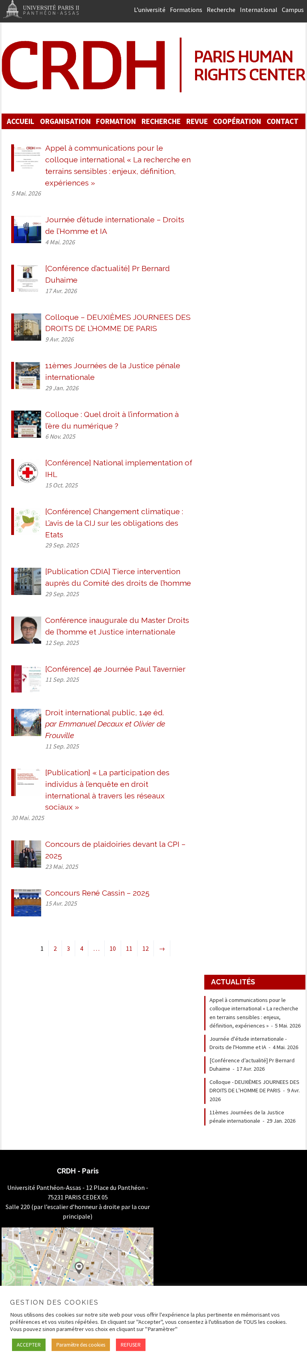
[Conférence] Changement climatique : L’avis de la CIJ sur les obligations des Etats (114, 523)
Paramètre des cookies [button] (80, 1344)
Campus (293, 10)
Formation (116, 121)
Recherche (221, 10)
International (258, 10)
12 (145, 948)
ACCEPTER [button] (29, 1344)
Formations (186, 10)
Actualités (233, 982)
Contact (283, 121)
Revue (197, 121)
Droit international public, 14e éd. (105, 724)
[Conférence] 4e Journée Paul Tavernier (115, 669)
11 (129, 948)
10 (113, 948)
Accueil (20, 121)
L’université (149, 10)
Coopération (237, 121)
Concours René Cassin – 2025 (97, 892)
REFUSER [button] (131, 1344)
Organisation (65, 121)
